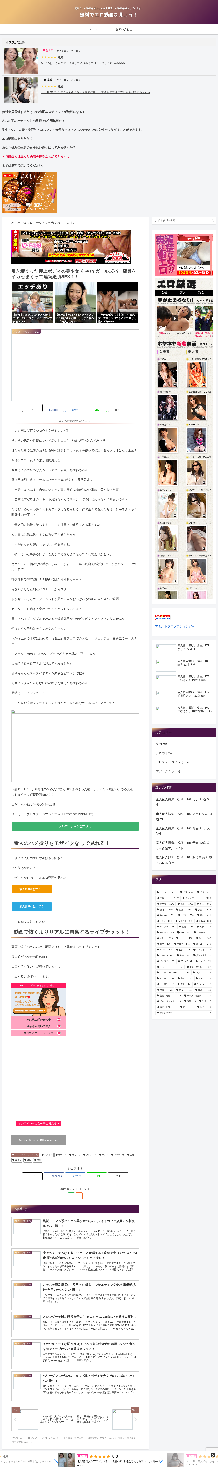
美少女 (18, 1160)
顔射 (39, 1160)
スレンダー (91, 1155)
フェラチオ (119, 1155)
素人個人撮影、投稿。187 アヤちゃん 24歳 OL (184, 816)
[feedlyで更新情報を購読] (71, 1195)
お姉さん (48, 1155)
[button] (56, 1459)
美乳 (132, 1155)
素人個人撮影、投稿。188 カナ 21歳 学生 (183, 802)
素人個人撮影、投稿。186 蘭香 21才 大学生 (183, 831)
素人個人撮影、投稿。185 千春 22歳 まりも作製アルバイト (183, 845)
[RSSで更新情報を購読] (79, 1195)
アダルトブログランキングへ (175, 626)
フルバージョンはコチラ (75, 826)
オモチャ (76, 1155)
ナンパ (105, 1155)
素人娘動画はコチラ (31, 889)
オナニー (62, 1155)
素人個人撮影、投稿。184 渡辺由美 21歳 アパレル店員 (184, 860)
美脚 (29, 1160)
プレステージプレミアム (26, 1155)
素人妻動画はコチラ (31, 906)
